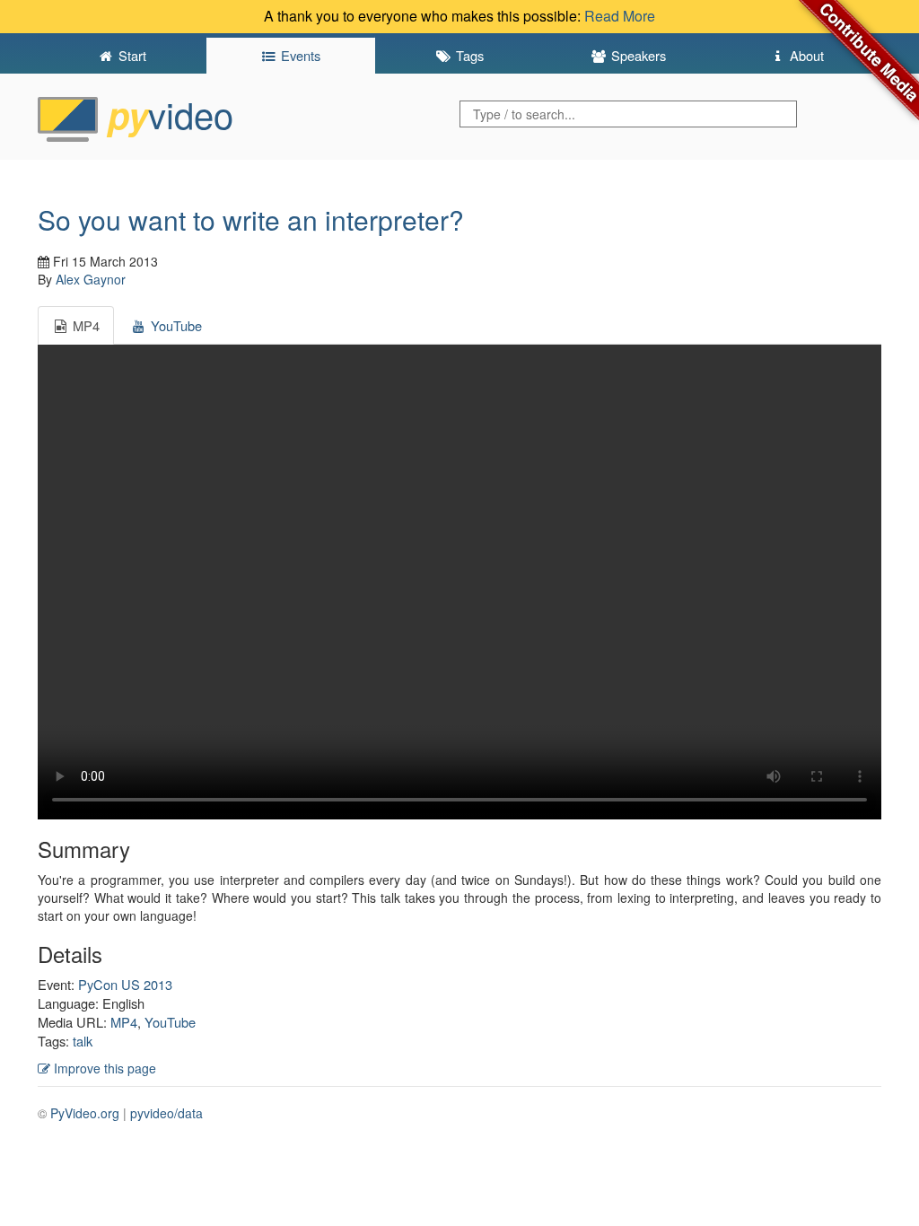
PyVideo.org (84, 1113)
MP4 (123, 1021)
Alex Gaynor (91, 279)
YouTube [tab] (174, 325)
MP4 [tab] (84, 325)
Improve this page (103, 1068)
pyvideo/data (166, 1113)
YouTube (170, 1021)
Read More (619, 15)
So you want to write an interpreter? (251, 219)
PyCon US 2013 (125, 984)
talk (82, 1040)
